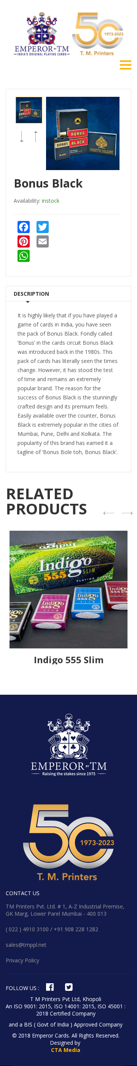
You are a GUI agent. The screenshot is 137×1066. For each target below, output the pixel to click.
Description (31, 293)
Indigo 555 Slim (69, 659)
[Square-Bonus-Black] (29, 110)
